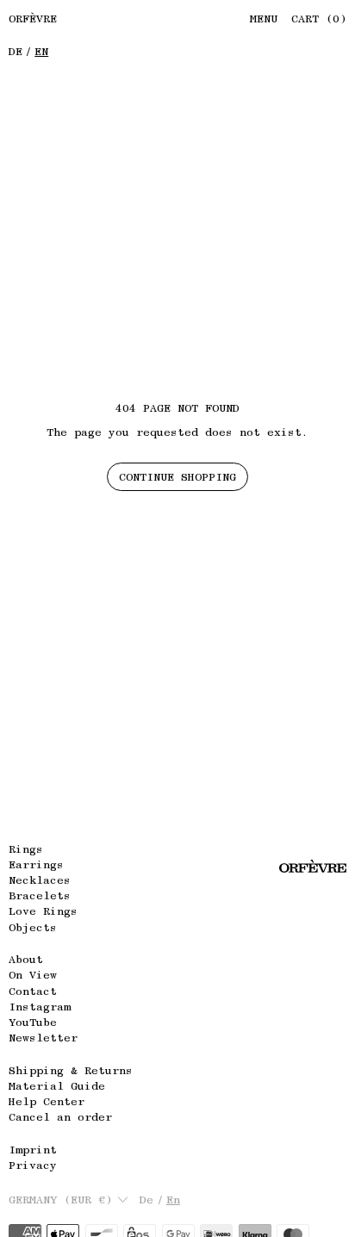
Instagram (40, 1006)
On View (33, 974)
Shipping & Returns (71, 1070)
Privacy (33, 1165)
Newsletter (43, 1037)
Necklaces (40, 879)
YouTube (33, 1022)
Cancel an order (60, 1116)
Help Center (46, 1101)
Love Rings (43, 910)
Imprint (33, 1149)
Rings (26, 848)
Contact (33, 991)
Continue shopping (177, 476)
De (15, 51)
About (26, 959)
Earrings (36, 864)
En (41, 51)
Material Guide (57, 1085)
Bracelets (40, 895)
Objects (33, 927)
